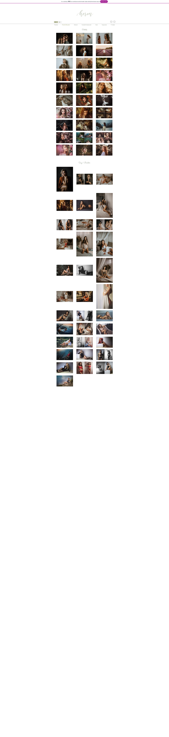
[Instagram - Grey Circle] (114, 21)
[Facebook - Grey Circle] (111, 21)
